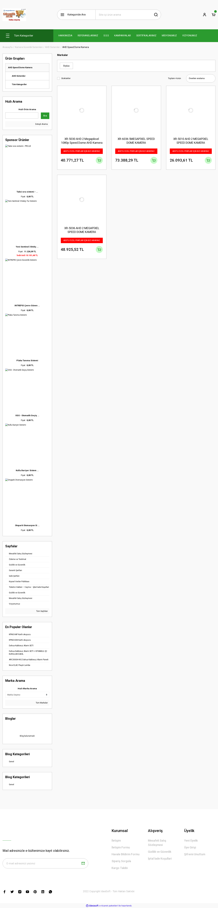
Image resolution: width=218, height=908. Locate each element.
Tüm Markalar (41, 703)
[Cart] (213, 15)
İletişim (116, 840)
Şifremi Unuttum (194, 854)
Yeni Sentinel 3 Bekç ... (27, 247)
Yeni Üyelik (191, 840)
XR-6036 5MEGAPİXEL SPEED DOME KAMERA (136, 140)
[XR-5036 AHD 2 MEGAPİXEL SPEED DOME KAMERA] (82, 199)
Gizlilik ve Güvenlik (159, 851)
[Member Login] (205, 15)
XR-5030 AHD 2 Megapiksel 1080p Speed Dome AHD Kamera (81, 140)
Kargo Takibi (120, 868)
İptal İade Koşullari (160, 858)
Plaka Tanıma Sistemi (27, 360)
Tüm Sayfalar (42, 611)
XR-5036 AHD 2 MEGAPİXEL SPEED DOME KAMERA (81, 230)
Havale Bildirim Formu (125, 854)
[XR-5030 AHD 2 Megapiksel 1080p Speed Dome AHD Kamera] (82, 110)
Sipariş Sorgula (121, 861)
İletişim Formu (121, 847)
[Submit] (83, 863)
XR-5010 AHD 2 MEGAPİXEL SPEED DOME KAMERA (190, 140)
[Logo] (14, 14)
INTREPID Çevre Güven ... (27, 305)
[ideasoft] (92, 905)
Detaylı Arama (41, 124)
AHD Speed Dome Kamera (75, 47)
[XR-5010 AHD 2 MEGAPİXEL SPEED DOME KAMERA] (191, 110)
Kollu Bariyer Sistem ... (27, 470)
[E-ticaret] (108, 905)
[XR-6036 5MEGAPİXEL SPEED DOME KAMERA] (136, 110)
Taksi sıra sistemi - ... (27, 192)
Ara (45, 115)
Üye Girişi (190, 847)
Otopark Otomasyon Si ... (27, 525)
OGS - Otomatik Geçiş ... (27, 415)
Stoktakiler (66, 78)
